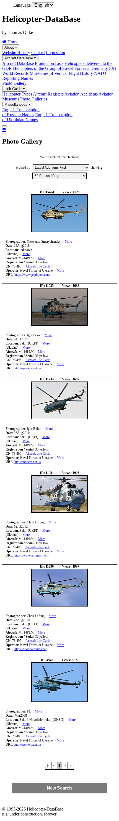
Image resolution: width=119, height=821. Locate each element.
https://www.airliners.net (30, 555)
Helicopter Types (17, 94)
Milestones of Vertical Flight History (61, 73)
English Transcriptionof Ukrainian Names (37, 117)
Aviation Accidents (81, 94)
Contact (38, 52)
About (9, 47)
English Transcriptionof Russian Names (21, 112)
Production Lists (49, 63)
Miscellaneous (16, 104)
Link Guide (13, 89)
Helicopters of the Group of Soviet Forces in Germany (60, 68)
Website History (16, 52)
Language (22, 5)
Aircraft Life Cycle (37, 266)
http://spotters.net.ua (27, 368)
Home (12, 41)
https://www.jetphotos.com (32, 275)
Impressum (55, 52)
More (68, 241)
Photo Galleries (33, 99)
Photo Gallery (14, 83)
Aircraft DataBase (19, 58)
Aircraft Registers (48, 94)
